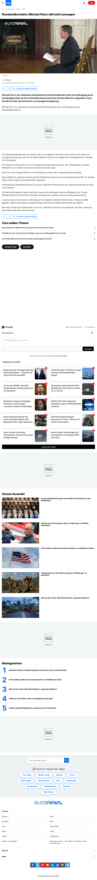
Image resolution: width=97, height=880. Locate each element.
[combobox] (48, 760)
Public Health (25, 781)
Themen (5, 811)
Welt (18, 9)
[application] (48, 46)
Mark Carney (48, 792)
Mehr (4, 857)
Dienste (5, 851)
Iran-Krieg (27, 775)
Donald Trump (10, 247)
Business (5, 821)
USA (23, 9)
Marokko (66, 786)
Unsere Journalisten (9, 841)
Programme (54, 836)
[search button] (66, 760)
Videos (4, 836)
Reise (4, 831)
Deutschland (71, 781)
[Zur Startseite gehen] (8, 3)
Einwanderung (50, 786)
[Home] (2, 9)
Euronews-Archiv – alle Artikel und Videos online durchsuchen (68, 842)
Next (4, 826)
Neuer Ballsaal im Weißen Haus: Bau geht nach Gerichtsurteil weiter (28, 228)
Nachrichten (10, 9)
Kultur (52, 831)
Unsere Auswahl (13, 494)
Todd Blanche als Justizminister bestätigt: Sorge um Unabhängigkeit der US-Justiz (34, 233)
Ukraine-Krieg (43, 775)
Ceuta (72, 775)
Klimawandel (32, 786)
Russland (27, 247)
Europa (4, 816)
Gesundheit (54, 826)
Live (91, 3)
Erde (51, 821)
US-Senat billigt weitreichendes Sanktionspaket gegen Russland (27, 239)
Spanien (59, 775)
